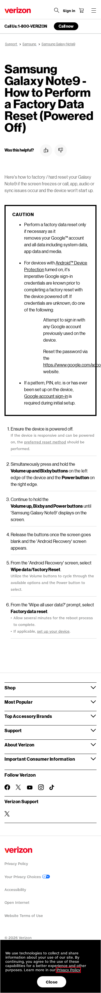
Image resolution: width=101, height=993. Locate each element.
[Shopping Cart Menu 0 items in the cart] (81, 10)
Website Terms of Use (23, 916)
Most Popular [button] (18, 701)
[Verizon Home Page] (17, 10)
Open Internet (16, 902)
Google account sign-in (46, 396)
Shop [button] (9, 687)
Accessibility (15, 890)
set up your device (53, 631)
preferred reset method (45, 442)
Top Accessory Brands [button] (28, 716)
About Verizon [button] (19, 744)
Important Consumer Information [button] (39, 759)
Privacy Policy (16, 864)
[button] (46, 150)
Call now (66, 26)
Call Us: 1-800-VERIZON (25, 26)
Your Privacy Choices (23, 877)
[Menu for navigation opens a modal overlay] (94, 10)
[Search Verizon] (56, 10)
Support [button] (13, 730)
